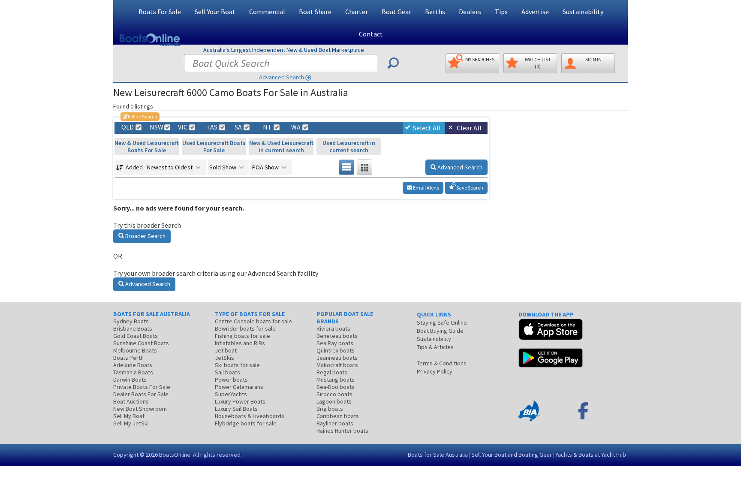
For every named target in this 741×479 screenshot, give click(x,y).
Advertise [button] (535, 11)
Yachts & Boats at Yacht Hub (590, 454)
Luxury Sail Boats (236, 409)
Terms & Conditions (442, 363)
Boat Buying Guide (440, 330)
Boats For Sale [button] (160, 11)
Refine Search (140, 116)
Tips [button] (501, 11)
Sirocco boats (334, 394)
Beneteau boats (337, 336)
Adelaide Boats (132, 365)
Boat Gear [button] (396, 11)
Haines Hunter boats (342, 430)
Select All (427, 128)
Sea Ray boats (334, 343)
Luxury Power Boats (240, 401)
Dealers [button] (470, 11)
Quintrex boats (335, 350)
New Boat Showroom (140, 409)
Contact (371, 34)
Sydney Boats (131, 321)
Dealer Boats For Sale (141, 394)
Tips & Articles (435, 347)
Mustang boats (335, 379)
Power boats (231, 379)
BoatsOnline (174, 454)
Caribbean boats (337, 416)
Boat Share (315, 11)
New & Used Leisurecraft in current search (281, 146)
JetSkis (224, 358)
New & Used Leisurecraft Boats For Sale (146, 146)
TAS (211, 127)
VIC (182, 127)
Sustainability (583, 11)
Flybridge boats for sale (246, 423)
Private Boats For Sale (141, 387)
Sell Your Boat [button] (215, 11)
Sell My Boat (129, 416)
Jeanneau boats (337, 358)
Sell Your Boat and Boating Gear (511, 454)
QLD (127, 127)
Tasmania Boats (133, 372)
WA (296, 127)
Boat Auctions (131, 401)
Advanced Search (281, 77)
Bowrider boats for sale (245, 328)
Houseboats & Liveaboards (249, 416)
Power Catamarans (239, 387)
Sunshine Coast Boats (141, 343)
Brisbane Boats (132, 328)
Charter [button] (356, 11)
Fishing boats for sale (242, 336)
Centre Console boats (253, 321)
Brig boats (329, 409)
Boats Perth (128, 358)
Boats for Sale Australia (438, 454)
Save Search (469, 187)
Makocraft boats (337, 365)
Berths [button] (435, 11)
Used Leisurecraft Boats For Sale (214, 146)
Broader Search (145, 236)
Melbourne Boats (135, 350)
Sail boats (227, 372)
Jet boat (226, 350)
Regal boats (331, 372)
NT (267, 127)
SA (238, 127)
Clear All (469, 128)
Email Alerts (425, 187)
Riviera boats (333, 328)
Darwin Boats (130, 379)
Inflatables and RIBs (240, 343)
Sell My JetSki (131, 423)
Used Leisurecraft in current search (348, 146)
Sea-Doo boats (335, 387)
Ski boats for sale (237, 365)
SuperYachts (231, 394)
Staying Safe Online (442, 322)
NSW (156, 127)
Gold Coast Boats (135, 336)
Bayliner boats (334, 423)
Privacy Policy (434, 371)
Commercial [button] (267, 11)
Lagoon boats (334, 401)
